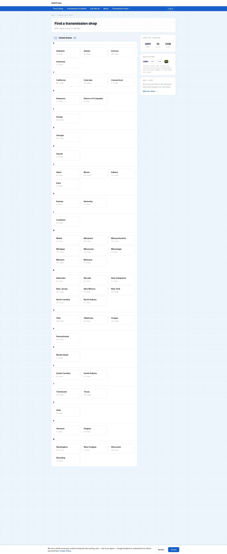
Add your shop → (150, 91)
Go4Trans (56, 3)
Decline (161, 550)
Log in (170, 9)
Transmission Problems (76, 9)
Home (53, 15)
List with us (95, 9)
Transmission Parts (120, 9)
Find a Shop (58, 9)
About (105, 9)
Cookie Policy (65, 551)
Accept (174, 550)
